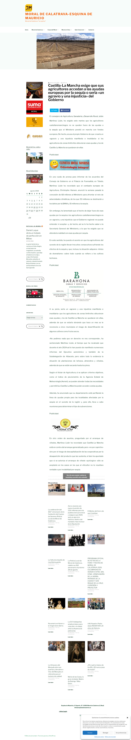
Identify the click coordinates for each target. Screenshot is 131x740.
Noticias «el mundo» (33, 226)
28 (37, 211)
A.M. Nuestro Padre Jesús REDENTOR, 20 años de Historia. (95, 626)
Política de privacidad (110, 736)
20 (34, 207)
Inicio (26, 30)
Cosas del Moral (52, 30)
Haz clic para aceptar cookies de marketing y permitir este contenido (76, 476)
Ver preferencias (121, 733)
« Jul (29, 217)
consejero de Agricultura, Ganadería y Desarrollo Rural (75, 116)
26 (32, 211)
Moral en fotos (66, 30)
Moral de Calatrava (37, 30)
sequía (55, 130)
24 (27, 211)
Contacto (91, 30)
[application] (34, 293)
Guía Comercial (79, 30)
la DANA (64, 204)
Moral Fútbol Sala (32, 171)
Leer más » (51, 527)
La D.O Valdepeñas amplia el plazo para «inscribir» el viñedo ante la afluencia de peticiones (75, 626)
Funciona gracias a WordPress (47, 736)
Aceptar (90, 733)
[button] (127, 718)
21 (37, 207)
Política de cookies (99, 736)
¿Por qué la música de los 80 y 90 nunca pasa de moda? (96, 667)
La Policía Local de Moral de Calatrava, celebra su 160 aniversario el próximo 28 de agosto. (76, 565)
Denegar (105, 733)
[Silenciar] (39, 296)
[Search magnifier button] (42, 279)
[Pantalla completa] (41, 296)
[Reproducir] (28, 296)
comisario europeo (92, 186)
